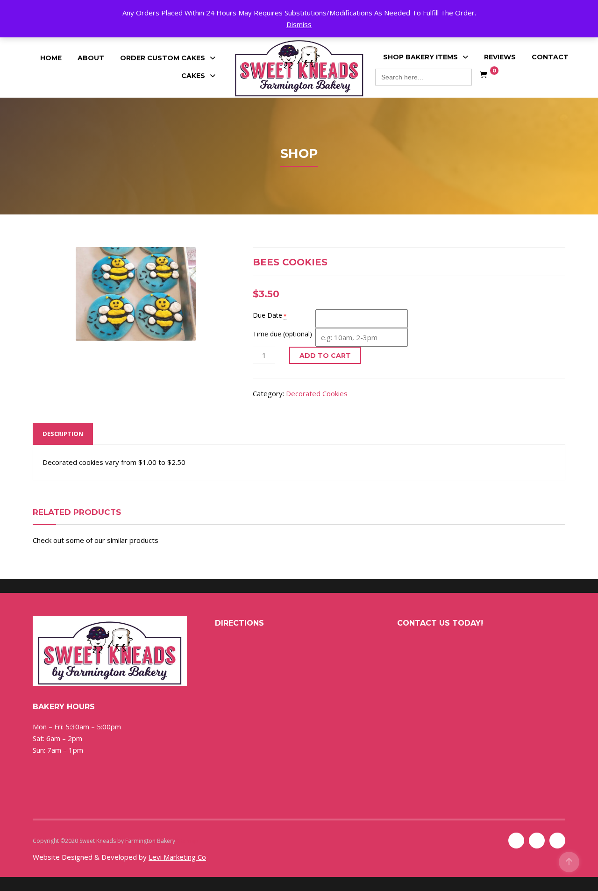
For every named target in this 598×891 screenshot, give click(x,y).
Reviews (500, 57)
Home (51, 58)
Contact (550, 57)
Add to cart (325, 355)
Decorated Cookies (317, 393)
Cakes (193, 75)
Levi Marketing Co (177, 857)
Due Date (267, 315)
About (91, 58)
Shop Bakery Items (420, 57)
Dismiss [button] (299, 24)
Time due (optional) (282, 333)
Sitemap (187, 841)
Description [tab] (63, 433)
